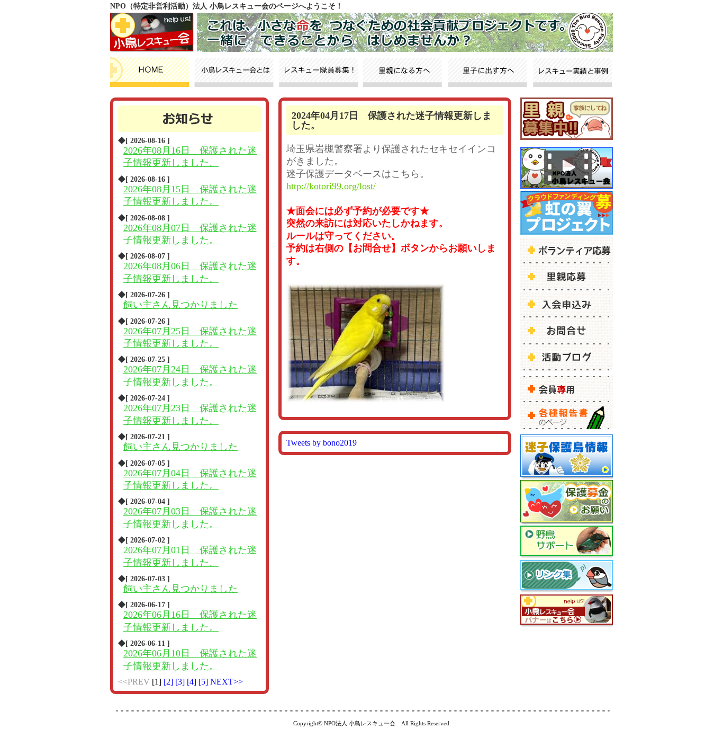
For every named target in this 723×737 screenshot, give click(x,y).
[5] (204, 681)
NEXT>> (226, 681)
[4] (192, 681)
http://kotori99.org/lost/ (331, 186)
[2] (169, 681)
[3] (181, 681)
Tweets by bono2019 (321, 442)
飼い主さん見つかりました (180, 304)
